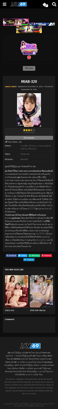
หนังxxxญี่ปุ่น (40, 240)
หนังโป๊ (30, 209)
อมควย (47, 146)
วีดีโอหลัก (29, 68)
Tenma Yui (25, 154)
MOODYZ (24, 159)
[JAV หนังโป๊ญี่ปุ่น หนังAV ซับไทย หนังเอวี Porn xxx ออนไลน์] (17, 6)
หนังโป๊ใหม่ (40, 234)
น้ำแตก (32, 146)
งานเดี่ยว (24, 146)
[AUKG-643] (16, 292)
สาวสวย (40, 146)
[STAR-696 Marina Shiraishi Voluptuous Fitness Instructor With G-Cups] (41, 292)
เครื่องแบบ (31, 149)
